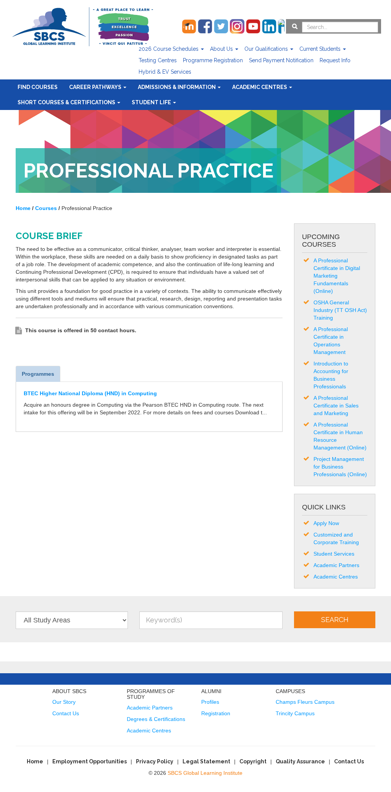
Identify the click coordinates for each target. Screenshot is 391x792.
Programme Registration (213, 60)
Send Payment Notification (281, 60)
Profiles (210, 702)
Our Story (64, 702)
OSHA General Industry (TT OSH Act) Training (340, 310)
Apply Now (326, 523)
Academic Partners (336, 565)
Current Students (320, 49)
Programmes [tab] (38, 374)
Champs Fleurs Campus (305, 702)
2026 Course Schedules (169, 49)
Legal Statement (206, 761)
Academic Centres (260, 87)
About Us (222, 49)
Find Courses (38, 87)
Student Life (152, 102)
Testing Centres (158, 60)
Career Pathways (96, 87)
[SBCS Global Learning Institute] (82, 26)
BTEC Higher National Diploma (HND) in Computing (90, 393)
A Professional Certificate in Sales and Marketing (336, 405)
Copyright (253, 761)
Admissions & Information (177, 87)
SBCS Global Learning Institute (205, 773)
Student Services (333, 554)
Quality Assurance (300, 761)
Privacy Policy (154, 761)
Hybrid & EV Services (165, 72)
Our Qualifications (266, 49)
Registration (215, 713)
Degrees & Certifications (156, 719)
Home (35, 761)
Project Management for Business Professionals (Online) (340, 466)
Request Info (335, 60)
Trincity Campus (295, 713)
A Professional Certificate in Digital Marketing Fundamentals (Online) (336, 275)
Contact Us (65, 713)
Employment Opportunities (89, 761)
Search (335, 620)
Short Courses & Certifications (67, 102)
